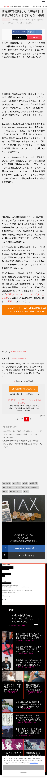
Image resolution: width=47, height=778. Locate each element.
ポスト (20, 38)
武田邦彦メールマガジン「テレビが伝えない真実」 (21, 487)
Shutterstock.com (19, 351)
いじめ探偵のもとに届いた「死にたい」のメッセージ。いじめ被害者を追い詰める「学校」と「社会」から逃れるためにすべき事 (22, 618)
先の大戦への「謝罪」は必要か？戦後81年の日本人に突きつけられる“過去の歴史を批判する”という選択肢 (28, 718)
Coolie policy (34, 763)
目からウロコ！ (16, 491)
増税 (25, 483)
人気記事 (7, 483)
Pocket (35, 37)
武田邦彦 (34, 483)
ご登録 (9, 301)
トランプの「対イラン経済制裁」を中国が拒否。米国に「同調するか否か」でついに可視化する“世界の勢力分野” (28, 636)
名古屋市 (17, 483)
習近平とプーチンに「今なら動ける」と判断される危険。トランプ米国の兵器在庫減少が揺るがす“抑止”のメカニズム (28, 731)
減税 (5, 491)
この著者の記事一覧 (17, 359)
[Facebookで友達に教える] (23, 546)
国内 (16, 20)
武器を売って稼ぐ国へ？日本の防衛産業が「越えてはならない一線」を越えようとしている (28, 649)
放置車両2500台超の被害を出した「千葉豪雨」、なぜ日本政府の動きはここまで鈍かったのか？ (22, 444)
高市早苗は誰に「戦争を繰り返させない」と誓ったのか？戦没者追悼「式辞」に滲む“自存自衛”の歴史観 (22, 434)
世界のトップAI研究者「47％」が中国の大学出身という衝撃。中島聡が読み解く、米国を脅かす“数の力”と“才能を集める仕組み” (12, 687)
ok (23, 767)
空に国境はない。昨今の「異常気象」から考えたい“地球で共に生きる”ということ (34, 687)
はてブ (31, 32)
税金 (27, 491)
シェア (16, 32)
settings (23, 772)
